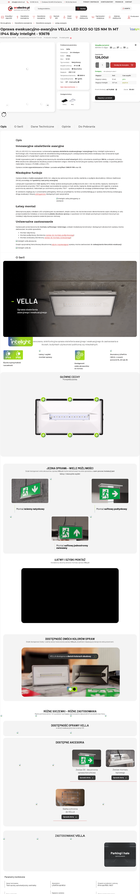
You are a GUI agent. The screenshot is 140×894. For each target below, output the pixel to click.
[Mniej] (97, 65)
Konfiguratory (107, 2)
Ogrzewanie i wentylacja (100, 17)
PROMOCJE (119, 2)
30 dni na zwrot (71, 2)
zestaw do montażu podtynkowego (60, 235)
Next (47, 105)
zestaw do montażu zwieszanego (57, 238)
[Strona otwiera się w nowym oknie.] (43, 733)
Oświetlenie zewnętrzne (41, 17)
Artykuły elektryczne (117, 17)
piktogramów (40, 194)
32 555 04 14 (34, 2)
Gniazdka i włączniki (8, 17)
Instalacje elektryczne (84, 17)
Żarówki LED (56, 17)
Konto (127, 8)
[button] (135, 45)
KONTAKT (128, 2)
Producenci (135, 16)
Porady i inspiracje (91, 2)
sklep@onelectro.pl (18, 2)
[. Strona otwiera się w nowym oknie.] (17, 716)
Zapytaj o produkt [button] (105, 98)
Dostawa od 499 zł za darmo (52, 2)
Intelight (54, 37)
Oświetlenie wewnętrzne (24, 17)
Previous (7, 105)
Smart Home (69, 17)
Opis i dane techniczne (67, 87)
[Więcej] (107, 65)
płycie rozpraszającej (60, 244)
